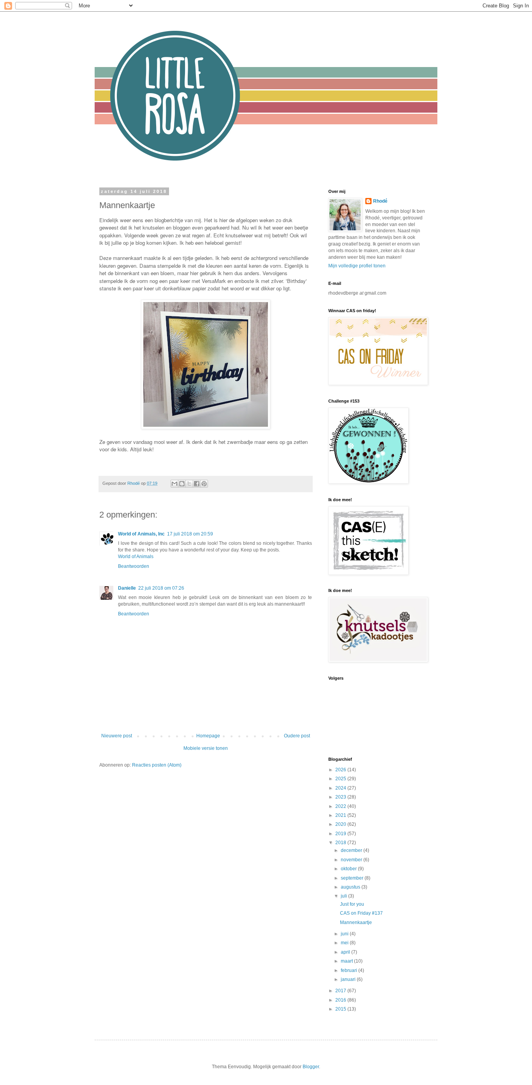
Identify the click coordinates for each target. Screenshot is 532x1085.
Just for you (352, 904)
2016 (341, 1000)
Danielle (127, 588)
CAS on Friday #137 (361, 913)
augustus (351, 887)
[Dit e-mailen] (174, 484)
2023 (341, 797)
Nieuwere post (116, 736)
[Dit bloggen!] (182, 484)
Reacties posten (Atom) (156, 765)
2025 (341, 778)
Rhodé (380, 201)
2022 (341, 806)
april (346, 952)
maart (347, 961)
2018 (341, 842)
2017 (341, 990)
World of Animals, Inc (141, 534)
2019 (341, 833)
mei (345, 942)
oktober (349, 868)
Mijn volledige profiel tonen (357, 266)
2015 (341, 1009)
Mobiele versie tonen (205, 748)
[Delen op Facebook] (197, 484)
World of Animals (135, 556)
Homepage (208, 736)
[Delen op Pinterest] (204, 484)
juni (345, 934)
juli (344, 896)
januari (349, 979)
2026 (341, 769)
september (353, 878)
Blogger (311, 1066)
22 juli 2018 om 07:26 (161, 588)
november (352, 859)
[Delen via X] (189, 484)
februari (349, 970)
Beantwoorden (133, 566)
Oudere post (297, 736)
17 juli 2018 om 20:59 (190, 534)
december (352, 850)
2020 (341, 824)
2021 (341, 815)
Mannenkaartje (356, 922)
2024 (341, 788)
